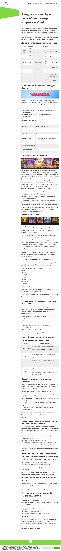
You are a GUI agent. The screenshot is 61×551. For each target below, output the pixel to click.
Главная (29, 3)
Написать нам (35, 3)
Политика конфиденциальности (47, 3)
